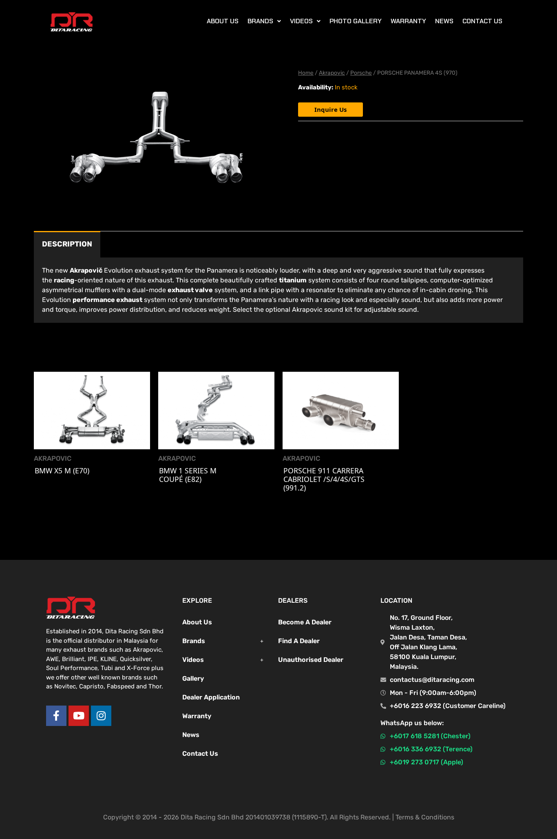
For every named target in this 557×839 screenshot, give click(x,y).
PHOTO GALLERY (355, 21)
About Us (197, 622)
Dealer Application (211, 697)
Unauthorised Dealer (310, 660)
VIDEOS (301, 21)
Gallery (193, 678)
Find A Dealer (299, 641)
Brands (193, 641)
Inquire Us (330, 109)
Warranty (408, 21)
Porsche (361, 72)
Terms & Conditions (425, 817)
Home (306, 72)
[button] (264, 21)
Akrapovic (332, 72)
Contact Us (482, 21)
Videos (193, 660)
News (444, 21)
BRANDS (260, 21)
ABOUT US (223, 21)
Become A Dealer (305, 622)
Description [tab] (67, 244)
